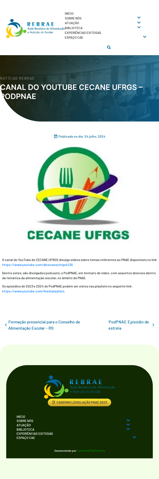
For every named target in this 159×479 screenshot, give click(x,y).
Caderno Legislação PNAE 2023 (82, 402)
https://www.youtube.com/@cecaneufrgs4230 (37, 265)
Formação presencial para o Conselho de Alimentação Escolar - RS (44, 324)
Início (69, 13)
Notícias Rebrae (17, 78)
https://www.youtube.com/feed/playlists (33, 291)
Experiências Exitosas (83, 33)
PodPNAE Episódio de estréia (128, 324)
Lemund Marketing (91, 450)
